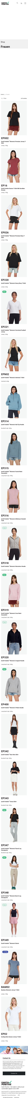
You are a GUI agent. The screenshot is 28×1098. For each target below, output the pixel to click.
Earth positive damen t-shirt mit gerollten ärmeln (13, 189)
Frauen (8, 94)
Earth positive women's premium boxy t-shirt (13, 236)
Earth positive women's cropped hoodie (12, 660)
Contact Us (14, 1073)
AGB (19, 1095)
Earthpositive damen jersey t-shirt (11, 1037)
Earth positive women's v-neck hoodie (12, 707)
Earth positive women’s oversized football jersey (13, 331)
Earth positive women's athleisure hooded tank (13, 519)
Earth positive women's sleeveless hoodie (13, 566)
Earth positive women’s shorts (10, 943)
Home (2, 94)
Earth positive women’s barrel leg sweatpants (11, 896)
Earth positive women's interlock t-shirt (12, 377)
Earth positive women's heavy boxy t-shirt (13, 283)
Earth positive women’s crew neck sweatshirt (11, 614)
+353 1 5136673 (7, 1064)
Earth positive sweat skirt (8, 801)
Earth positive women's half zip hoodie (12, 424)
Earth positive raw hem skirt (9, 754)
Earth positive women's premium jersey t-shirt (13, 142)
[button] (17, 3)
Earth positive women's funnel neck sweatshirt (11, 472)
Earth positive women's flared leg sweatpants (11, 849)
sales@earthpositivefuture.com (11, 1062)
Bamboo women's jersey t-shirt (10, 990)
